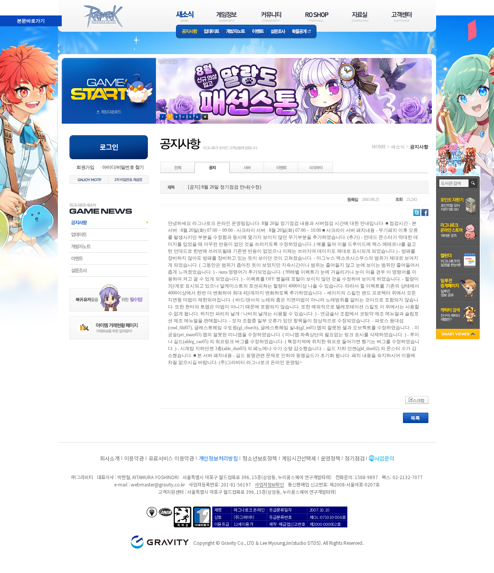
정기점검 (354, 458)
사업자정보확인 (269, 484)
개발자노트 (236, 32)
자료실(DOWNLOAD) (360, 16)
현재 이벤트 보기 (205, 117)
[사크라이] (315, 167)
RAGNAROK (102, 16)
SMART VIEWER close (458, 335)
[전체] (178, 167)
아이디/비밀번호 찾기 (123, 167)
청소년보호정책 (259, 458)
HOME (379, 147)
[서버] (247, 167)
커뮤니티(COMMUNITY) (271, 16)
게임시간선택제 (299, 458)
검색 (473, 183)
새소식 (398, 147)
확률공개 (302, 32)
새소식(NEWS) (185, 16)
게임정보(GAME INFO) (226, 16)
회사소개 (110, 458)
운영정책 (330, 458)
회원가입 (85, 167)
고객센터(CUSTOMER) (401, 16)
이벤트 (258, 32)
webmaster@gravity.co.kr (158, 484)
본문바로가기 (14, 3)
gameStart (109, 83)
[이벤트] (281, 167)
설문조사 (278, 32)
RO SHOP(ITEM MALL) (317, 16)
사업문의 (384, 458)
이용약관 (134, 458)
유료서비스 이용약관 (171, 458)
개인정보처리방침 (218, 458)
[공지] (212, 167)
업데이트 (212, 32)
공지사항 (188, 32)
